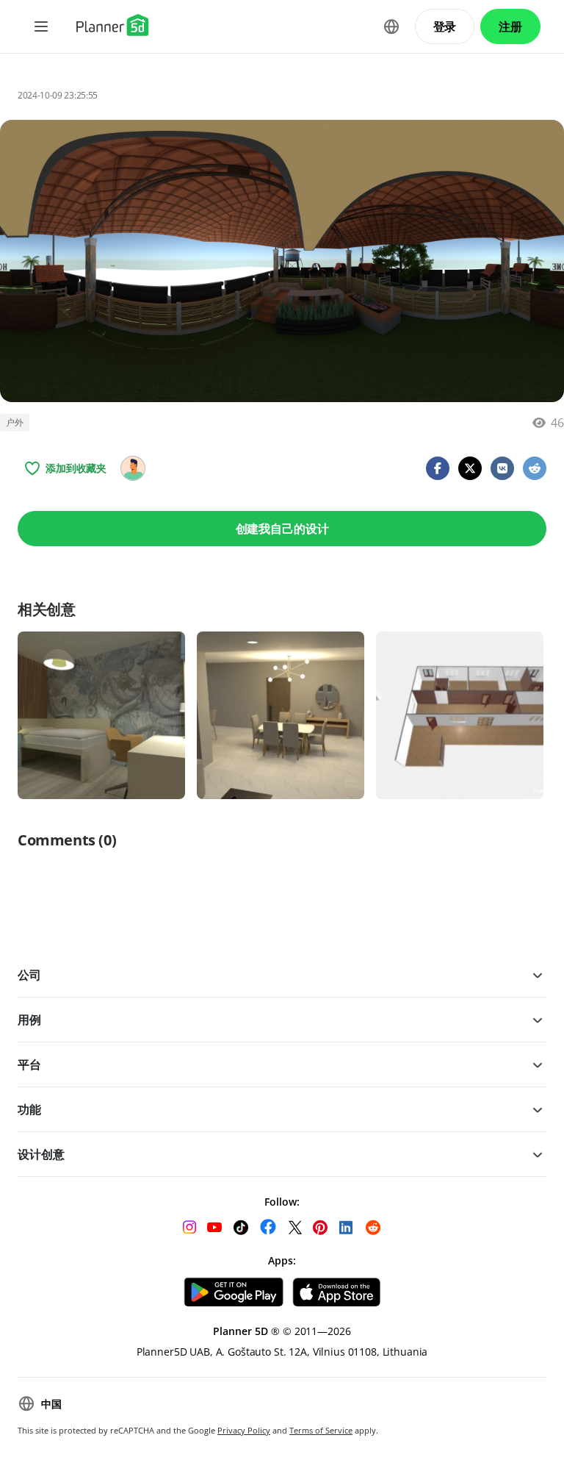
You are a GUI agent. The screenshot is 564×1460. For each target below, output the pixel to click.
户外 (15, 422)
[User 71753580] (133, 468)
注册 (510, 26)
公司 (29, 975)
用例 (29, 1020)
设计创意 (41, 1154)
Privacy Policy (243, 1430)
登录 (445, 26)
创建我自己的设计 (282, 528)
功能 (29, 1109)
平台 (29, 1064)
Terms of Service (320, 1430)
